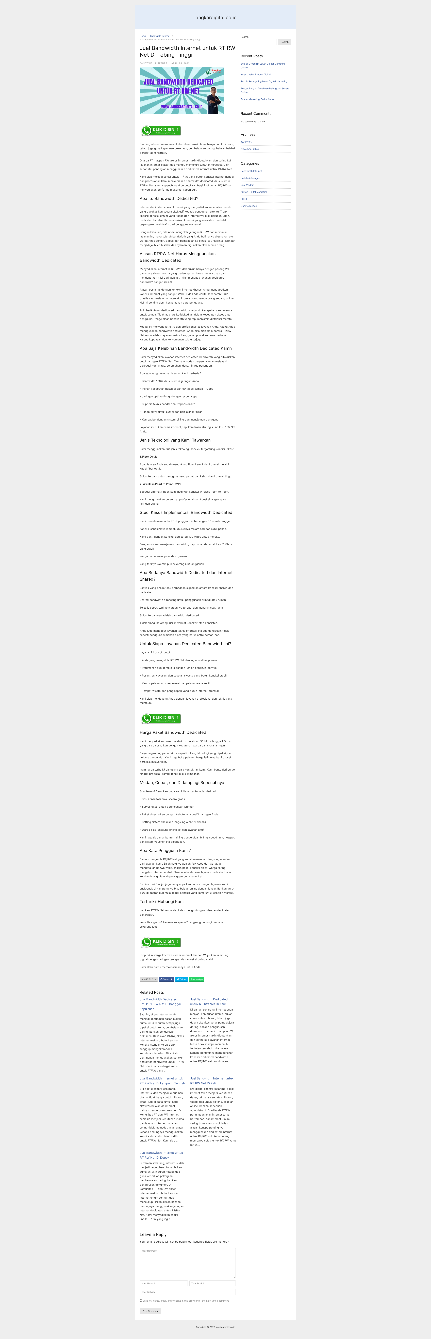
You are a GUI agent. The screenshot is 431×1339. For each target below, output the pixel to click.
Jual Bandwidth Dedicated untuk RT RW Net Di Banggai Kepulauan (160, 1004)
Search (244, 36)
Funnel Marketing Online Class (257, 99)
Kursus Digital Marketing (254, 191)
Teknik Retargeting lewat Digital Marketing (264, 81)
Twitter (182, 979)
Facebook (167, 979)
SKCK (244, 199)
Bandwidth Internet (160, 36)
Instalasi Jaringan (250, 178)
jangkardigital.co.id (215, 17)
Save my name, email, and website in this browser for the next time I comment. (186, 1300)
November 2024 (250, 148)
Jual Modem (247, 185)
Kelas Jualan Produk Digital (256, 74)
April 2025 (246, 142)
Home (143, 36)
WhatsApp (198, 979)
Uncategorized (249, 205)
